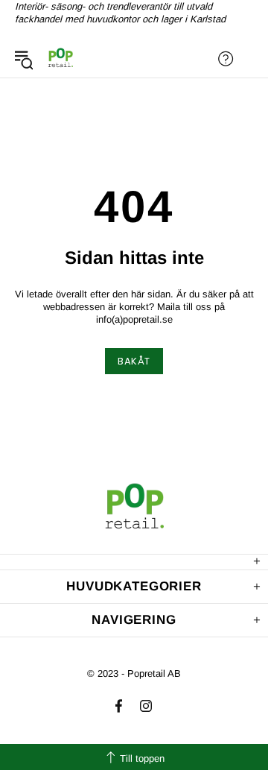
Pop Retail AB (60, 59)
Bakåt (134, 361)
